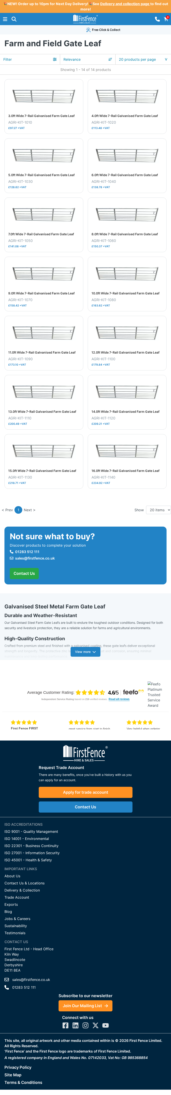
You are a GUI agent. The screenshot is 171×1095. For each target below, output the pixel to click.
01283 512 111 (27, 552)
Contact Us (24, 573)
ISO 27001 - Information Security (32, 853)
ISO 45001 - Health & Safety (28, 860)
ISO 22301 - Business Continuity (31, 845)
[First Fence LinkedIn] (75, 1025)
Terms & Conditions (23, 1082)
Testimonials (14, 933)
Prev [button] (9, 510)
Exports (11, 904)
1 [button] (18, 510)
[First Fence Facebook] (65, 1025)
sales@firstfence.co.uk (35, 558)
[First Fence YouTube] (105, 1025)
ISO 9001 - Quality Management (31, 831)
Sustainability (15, 926)
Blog (8, 911)
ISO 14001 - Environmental (26, 838)
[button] (14, 19)
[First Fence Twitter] (95, 1025)
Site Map (12, 1075)
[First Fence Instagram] (85, 1025)
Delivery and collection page (125, 4)
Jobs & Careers (17, 918)
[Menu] (5, 19)
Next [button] (28, 510)
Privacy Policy (17, 1067)
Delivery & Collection (22, 890)
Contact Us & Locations (24, 883)
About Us (12, 876)
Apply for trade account (85, 792)
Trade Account (16, 897)
